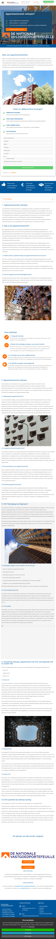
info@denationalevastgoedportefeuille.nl (25, 886)
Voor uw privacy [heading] (28, 920)
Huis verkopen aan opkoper (8, 914)
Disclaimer (41, 908)
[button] (2, 2)
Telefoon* (5, 156)
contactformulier (24, 888)
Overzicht (41, 911)
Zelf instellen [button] (28, 933)
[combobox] (4, 158)
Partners (41, 910)
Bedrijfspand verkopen (7, 910)
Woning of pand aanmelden (45, 913)
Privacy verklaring (43, 906)
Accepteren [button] (28, 930)
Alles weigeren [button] (28, 936)
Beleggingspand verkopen (8, 912)
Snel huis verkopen (6, 909)
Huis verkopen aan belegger (8, 916)
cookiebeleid (31, 926)
